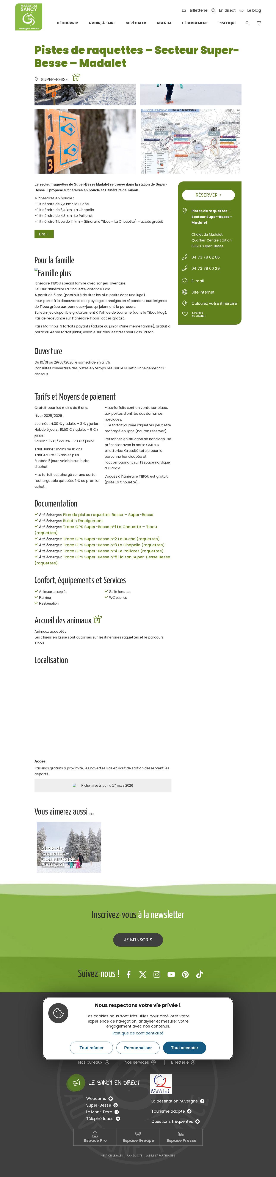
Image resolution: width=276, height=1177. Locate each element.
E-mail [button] (197, 281)
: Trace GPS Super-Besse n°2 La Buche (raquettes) (110, 539)
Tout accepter (184, 1047)
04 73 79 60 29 (205, 268)
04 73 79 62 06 (205, 257)
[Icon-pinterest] (185, 974)
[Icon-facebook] (128, 974)
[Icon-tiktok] (200, 974)
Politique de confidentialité (138, 1033)
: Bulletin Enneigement (82, 520)
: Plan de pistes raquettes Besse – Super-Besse (107, 514)
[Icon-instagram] (157, 974)
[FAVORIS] (259, 23)
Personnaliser (138, 1047)
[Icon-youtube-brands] (171, 974)
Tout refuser (92, 1047)
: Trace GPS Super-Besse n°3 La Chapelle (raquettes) (113, 545)
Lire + (44, 234)
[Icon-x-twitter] (143, 974)
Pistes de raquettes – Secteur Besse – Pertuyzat (59, 856)
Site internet (203, 292)
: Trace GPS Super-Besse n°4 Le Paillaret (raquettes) (112, 551)
